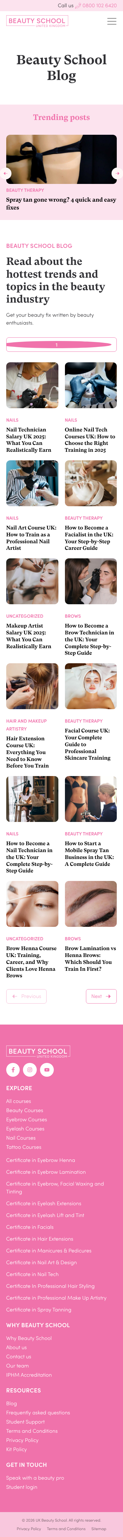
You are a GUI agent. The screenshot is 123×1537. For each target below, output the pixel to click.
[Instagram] (30, 1070)
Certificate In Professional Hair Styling (50, 1286)
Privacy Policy (22, 1440)
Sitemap (99, 1528)
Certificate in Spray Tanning (39, 1309)
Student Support (25, 1421)
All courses (18, 1101)
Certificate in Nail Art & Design (41, 1262)
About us (16, 1347)
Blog (11, 1403)
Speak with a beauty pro (35, 1477)
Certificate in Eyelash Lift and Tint (45, 1215)
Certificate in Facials (30, 1227)
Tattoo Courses (23, 1147)
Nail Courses (21, 1137)
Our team (17, 1365)
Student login (21, 1487)
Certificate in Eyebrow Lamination (46, 1171)
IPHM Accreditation (29, 1374)
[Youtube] (47, 1070)
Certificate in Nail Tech (32, 1274)
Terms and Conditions (32, 1430)
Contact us (18, 1356)
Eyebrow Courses (26, 1119)
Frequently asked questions (38, 1412)
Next (96, 996)
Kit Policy (16, 1449)
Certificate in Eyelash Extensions (43, 1203)
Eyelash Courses (25, 1128)
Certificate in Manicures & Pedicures (49, 1250)
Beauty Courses (24, 1110)
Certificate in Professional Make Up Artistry (56, 1297)
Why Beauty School (29, 1338)
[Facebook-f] (13, 1070)
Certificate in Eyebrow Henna (40, 1160)
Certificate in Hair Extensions (39, 1238)
